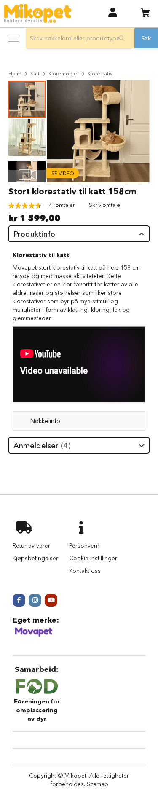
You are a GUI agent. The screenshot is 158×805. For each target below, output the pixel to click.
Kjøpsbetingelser (35, 558)
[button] (112, 12)
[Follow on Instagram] (35, 600)
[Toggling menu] (13, 38)
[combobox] (80, 38)
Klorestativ (100, 73)
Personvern (84, 545)
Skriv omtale (104, 204)
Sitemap (97, 784)
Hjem (14, 73)
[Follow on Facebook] (19, 600)
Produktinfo (34, 234)
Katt (35, 73)
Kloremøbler (63, 73)
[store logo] (37, 13)
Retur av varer (31, 545)
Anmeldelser (40, 445)
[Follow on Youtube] (51, 600)
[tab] (79, 233)
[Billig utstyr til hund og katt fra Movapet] (34, 635)
